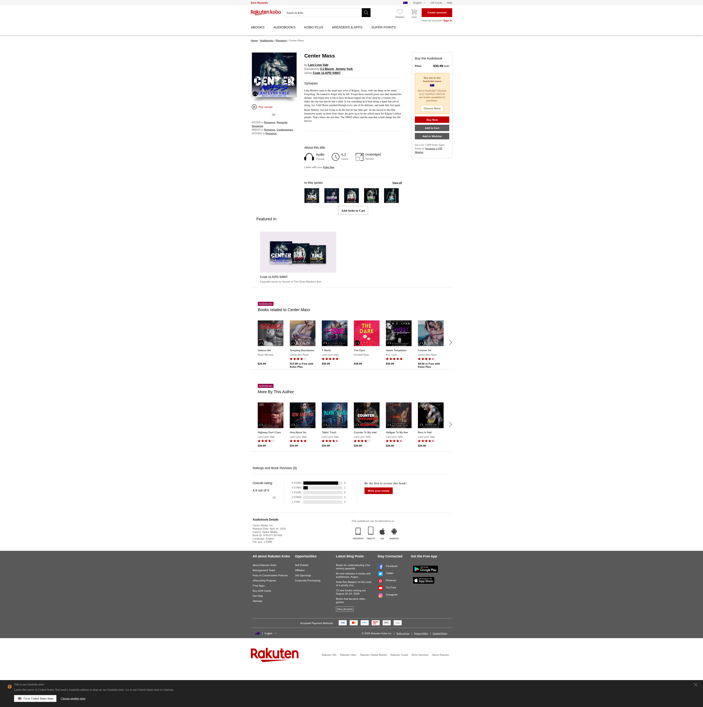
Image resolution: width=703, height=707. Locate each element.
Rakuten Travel (399, 654)
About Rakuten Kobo (265, 565)
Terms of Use (402, 633)
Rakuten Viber (348, 654)
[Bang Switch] (311, 201)
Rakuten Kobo (266, 12)
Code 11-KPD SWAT (327, 73)
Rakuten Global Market (373, 654)
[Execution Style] (331, 201)
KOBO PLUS (314, 27)
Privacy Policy (421, 633)
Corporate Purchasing (307, 580)
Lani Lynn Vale (318, 64)
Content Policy (440, 633)
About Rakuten (440, 654)
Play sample (265, 106)
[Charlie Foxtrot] (371, 201)
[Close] (696, 684)
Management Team (264, 570)
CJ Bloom (327, 68)
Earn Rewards (259, 2)
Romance (269, 122)
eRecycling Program (264, 580)
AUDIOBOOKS (284, 27)
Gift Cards (436, 2)
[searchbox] (328, 12)
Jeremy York (344, 68)
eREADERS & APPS (347, 27)
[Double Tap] (351, 201)
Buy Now (432, 119)
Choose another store (73, 698)
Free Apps (259, 585)
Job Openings (303, 575)
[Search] (366, 12)
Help (449, 2)
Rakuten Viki (329, 654)
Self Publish (301, 565)
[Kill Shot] (391, 201)
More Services (420, 654)
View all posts (345, 609)
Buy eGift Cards (262, 590)
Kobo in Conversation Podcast (270, 575)
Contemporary (285, 129)
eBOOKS (258, 27)
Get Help (258, 595)
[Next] (450, 342)
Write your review (378, 490)
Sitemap (257, 601)
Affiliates (300, 570)
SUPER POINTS (384, 27)
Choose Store (432, 108)
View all (397, 182)
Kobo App (328, 167)
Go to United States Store (38, 698)
